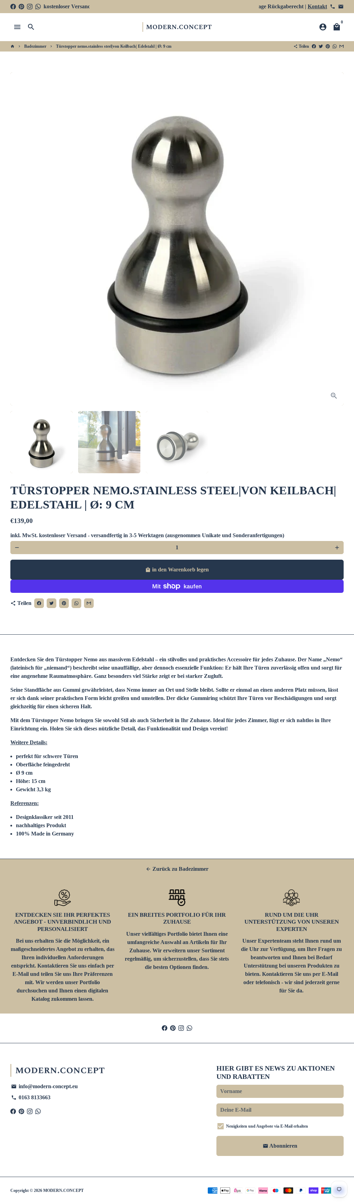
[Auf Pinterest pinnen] (328, 46)
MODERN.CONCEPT (63, 1190)
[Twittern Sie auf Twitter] (321, 46)
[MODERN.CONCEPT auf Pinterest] (21, 6)
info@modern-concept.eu (44, 1086)
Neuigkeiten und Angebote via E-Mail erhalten (267, 1126)
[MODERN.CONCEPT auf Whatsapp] (38, 6)
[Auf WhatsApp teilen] (335, 46)
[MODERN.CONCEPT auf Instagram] (29, 6)
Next (334, 238)
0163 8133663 (30, 1097)
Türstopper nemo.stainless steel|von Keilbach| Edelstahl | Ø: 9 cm (113, 46)
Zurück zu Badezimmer (177, 869)
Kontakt (317, 6)
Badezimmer (35, 46)
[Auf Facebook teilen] (314, 46)
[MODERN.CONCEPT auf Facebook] (13, 6)
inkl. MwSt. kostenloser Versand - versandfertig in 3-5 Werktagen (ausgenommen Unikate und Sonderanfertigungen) (147, 535)
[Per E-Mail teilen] (341, 46)
